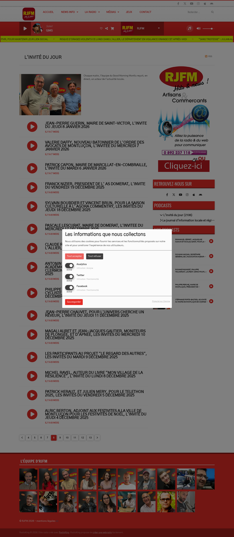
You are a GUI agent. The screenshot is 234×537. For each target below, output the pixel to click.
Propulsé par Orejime (161, 301)
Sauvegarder (74, 302)
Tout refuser (94, 256)
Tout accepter (74, 256)
